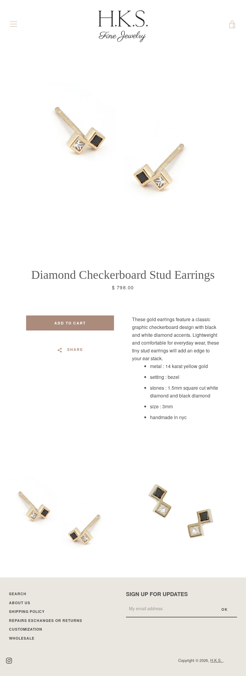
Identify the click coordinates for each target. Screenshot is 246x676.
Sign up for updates (157, 594)
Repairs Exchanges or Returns (45, 620)
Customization (25, 629)
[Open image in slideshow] (123, 145)
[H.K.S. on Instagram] (9, 659)
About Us (19, 602)
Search (17, 593)
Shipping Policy (27, 611)
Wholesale (21, 638)
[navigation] (13, 24)
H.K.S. (216, 660)
